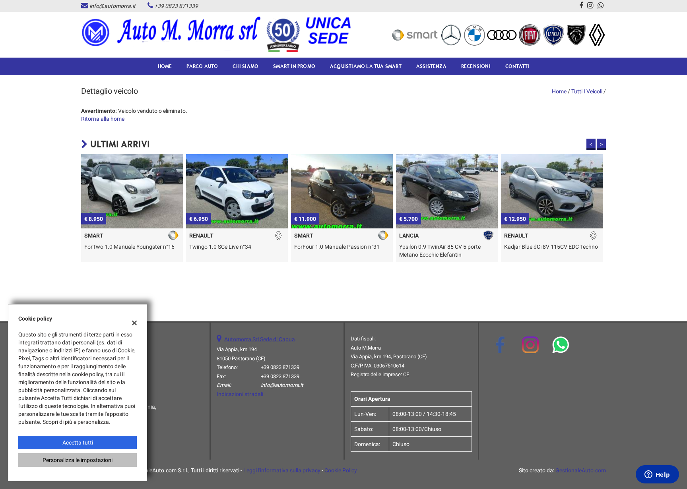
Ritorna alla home (102, 119)
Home (165, 66)
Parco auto (202, 66)
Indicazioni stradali (240, 394)
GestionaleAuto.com (580, 470)
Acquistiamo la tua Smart (366, 66)
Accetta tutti (77, 442)
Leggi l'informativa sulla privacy (281, 470)
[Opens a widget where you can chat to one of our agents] (657, 475)
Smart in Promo (294, 66)
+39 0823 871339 (176, 6)
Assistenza (431, 66)
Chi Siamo (245, 66)
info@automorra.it (112, 6)
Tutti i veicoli (586, 91)
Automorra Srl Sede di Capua (259, 339)
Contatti (517, 66)
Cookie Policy (340, 470)
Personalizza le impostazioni (78, 460)
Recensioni (476, 66)
